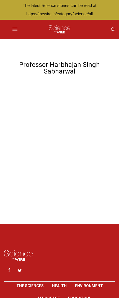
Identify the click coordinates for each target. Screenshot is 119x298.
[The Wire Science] (59, 29)
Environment (89, 286)
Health (59, 286)
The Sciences (30, 286)
